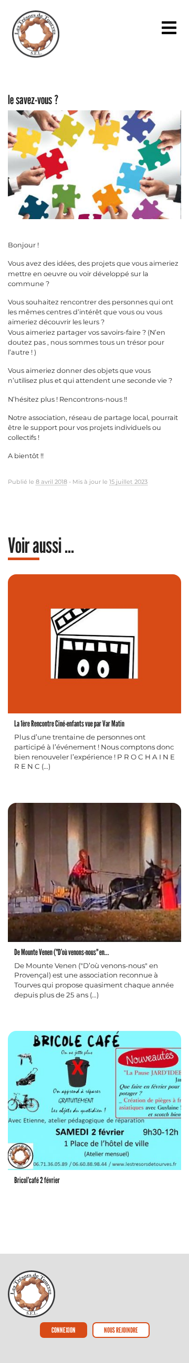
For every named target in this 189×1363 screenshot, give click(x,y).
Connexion (63, 1329)
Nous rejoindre (121, 1329)
